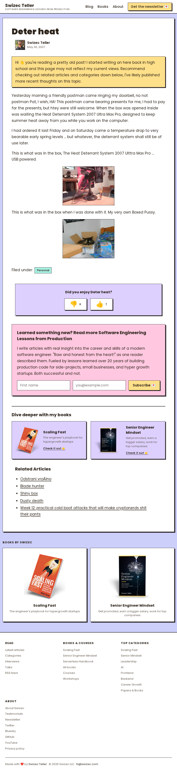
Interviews (12, 661)
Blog (89, 6)
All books (69, 667)
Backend (127, 679)
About (118, 6)
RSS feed (11, 673)
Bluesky (10, 731)
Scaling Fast (71, 650)
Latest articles (14, 650)
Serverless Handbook (78, 661)
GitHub (9, 737)
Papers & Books (132, 690)
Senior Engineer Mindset (80, 656)
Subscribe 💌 (144, 385)
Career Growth (131, 685)
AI (122, 667)
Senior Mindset (131, 656)
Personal (43, 270)
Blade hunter (32, 486)
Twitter (9, 725)
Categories (13, 656)
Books (103, 6)
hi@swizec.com (87, 764)
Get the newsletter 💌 (150, 6)
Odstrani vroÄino (35, 479)
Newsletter (12, 720)
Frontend (127, 673)
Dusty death (31, 500)
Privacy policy (14, 748)
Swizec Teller (37, 7)
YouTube (11, 743)
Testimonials (14, 714)
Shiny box (29, 493)
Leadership (129, 661)
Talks (8, 667)
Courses (69, 673)
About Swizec (14, 708)
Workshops (71, 679)
